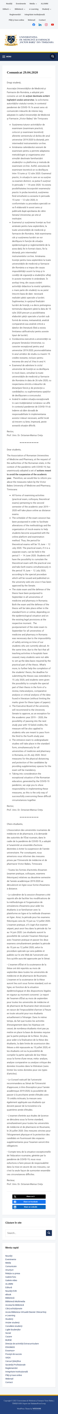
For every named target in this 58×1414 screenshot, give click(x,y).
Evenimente (21, 4)
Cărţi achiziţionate (13, 1308)
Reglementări (15, 14)
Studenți (45, 9)
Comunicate (11, 1266)
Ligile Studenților (13, 1329)
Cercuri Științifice (13, 1361)
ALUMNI (44, 4)
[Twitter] (40, 24)
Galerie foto (10, 1277)
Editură (6, 9)
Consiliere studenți (13, 1326)
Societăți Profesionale (15, 1365)
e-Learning (33, 9)
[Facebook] (33, 24)
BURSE (8, 1340)
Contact (42, 20)
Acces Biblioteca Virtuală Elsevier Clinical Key (25, 1312)
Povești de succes (13, 1354)
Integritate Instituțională (35, 14)
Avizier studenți (12, 1322)
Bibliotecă (19, 9)
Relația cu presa (12, 1273)
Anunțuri (9, 1270)
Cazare (8, 1336)
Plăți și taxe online (16, 20)
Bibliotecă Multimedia (15, 1301)
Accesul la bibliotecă (14, 1305)
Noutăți (9, 4)
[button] (6, 56)
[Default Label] (52, 24)
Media (32, 4)
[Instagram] (46, 24)
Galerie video (11, 1280)
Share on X (30, 1196)
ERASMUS (10, 1347)
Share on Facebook (30, 1202)
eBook (8, 1294)
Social (8, 1333)
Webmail (31, 20)
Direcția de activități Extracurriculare (22, 1343)
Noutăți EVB (11, 1291)
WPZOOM (37, 1409)
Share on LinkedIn (30, 1207)
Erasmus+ (10, 1350)
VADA (8, 1357)
